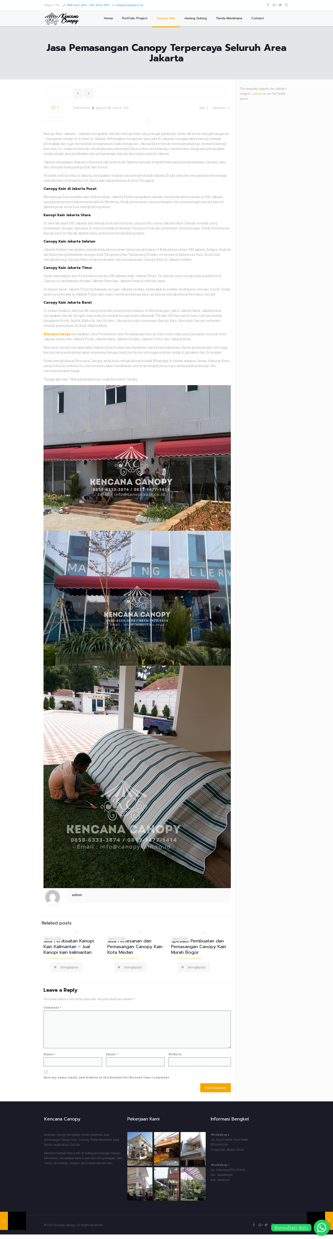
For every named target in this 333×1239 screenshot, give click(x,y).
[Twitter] (280, 4)
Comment (52, 1007)
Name (49, 1054)
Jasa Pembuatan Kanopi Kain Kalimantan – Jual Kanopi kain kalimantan (68, 946)
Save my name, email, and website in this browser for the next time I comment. (106, 1077)
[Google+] (274, 4)
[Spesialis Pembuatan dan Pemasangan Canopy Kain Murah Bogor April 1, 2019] (13, 1221)
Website (174, 1054)
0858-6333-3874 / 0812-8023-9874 (88, 5)
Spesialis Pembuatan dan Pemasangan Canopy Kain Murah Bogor (198, 946)
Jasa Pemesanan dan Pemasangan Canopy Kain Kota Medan (134, 946)
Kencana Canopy (57, 334)
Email (112, 1054)
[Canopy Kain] (62, 18)
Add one (257, 94)
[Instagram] (286, 4)
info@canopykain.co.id (129, 5)
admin (100, 108)
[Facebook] (268, 4)
